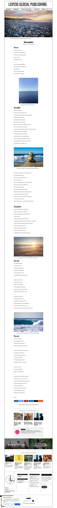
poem (33, 404)
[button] (33, 501)
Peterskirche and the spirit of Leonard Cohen (28, 423)
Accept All (17, 504)
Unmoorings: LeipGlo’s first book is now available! (18, 463)
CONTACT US (7, 489)
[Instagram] (48, 9)
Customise (6, 504)
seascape (36, 404)
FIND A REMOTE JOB (20, 482)
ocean (27, 404)
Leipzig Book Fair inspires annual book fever (46, 463)
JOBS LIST (44, 9)
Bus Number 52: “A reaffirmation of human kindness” (28, 463)
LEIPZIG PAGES (36, 9)
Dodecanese (26, 305)
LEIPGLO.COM (8, 9)
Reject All (11, 504)
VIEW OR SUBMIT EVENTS (20, 480)
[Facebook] (47, 9)
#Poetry (20, 404)
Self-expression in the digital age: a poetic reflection (38, 424)
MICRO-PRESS (15, 9)
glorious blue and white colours (22, 378)
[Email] (49, 9)
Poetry (33, 44)
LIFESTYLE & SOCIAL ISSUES (26, 9)
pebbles (30, 404)
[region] (11, 501)
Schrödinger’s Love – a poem (9, 463)
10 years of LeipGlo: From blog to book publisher (17, 424)
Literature (30, 44)
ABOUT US (6, 487)
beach (24, 404)
